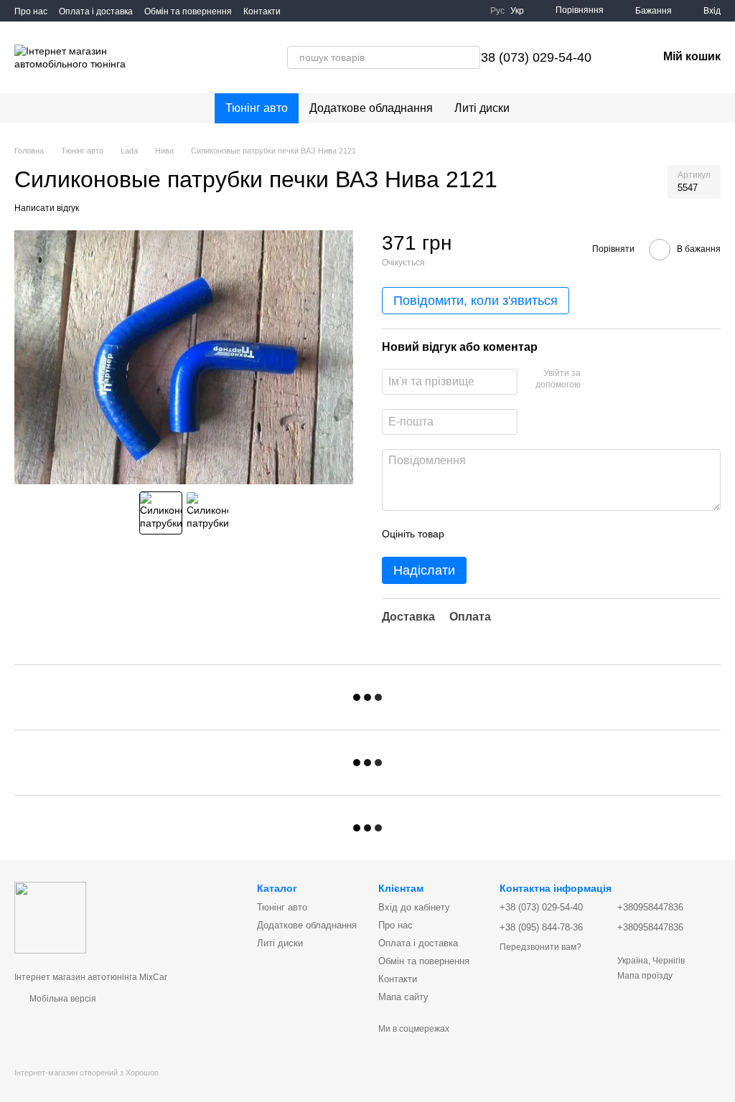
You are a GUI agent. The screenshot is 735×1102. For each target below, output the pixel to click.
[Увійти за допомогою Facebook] (596, 379)
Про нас (30, 11)
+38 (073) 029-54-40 (532, 57)
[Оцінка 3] (513, 533)
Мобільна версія (61, 999)
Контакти (262, 11)
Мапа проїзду (645, 976)
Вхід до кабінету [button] (414, 907)
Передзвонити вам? (540, 947)
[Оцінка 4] (536, 533)
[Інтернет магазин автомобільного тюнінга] (50, 917)
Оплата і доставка (96, 11)
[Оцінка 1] (468, 533)
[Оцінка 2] (490, 533)
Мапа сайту (403, 997)
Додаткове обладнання (371, 108)
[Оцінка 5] (559, 533)
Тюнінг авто (256, 108)
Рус (497, 10)
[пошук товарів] (424, 57)
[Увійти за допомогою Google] (619, 379)
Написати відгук (46, 208)
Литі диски (482, 108)
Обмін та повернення (188, 11)
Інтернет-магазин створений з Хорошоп (86, 1072)
